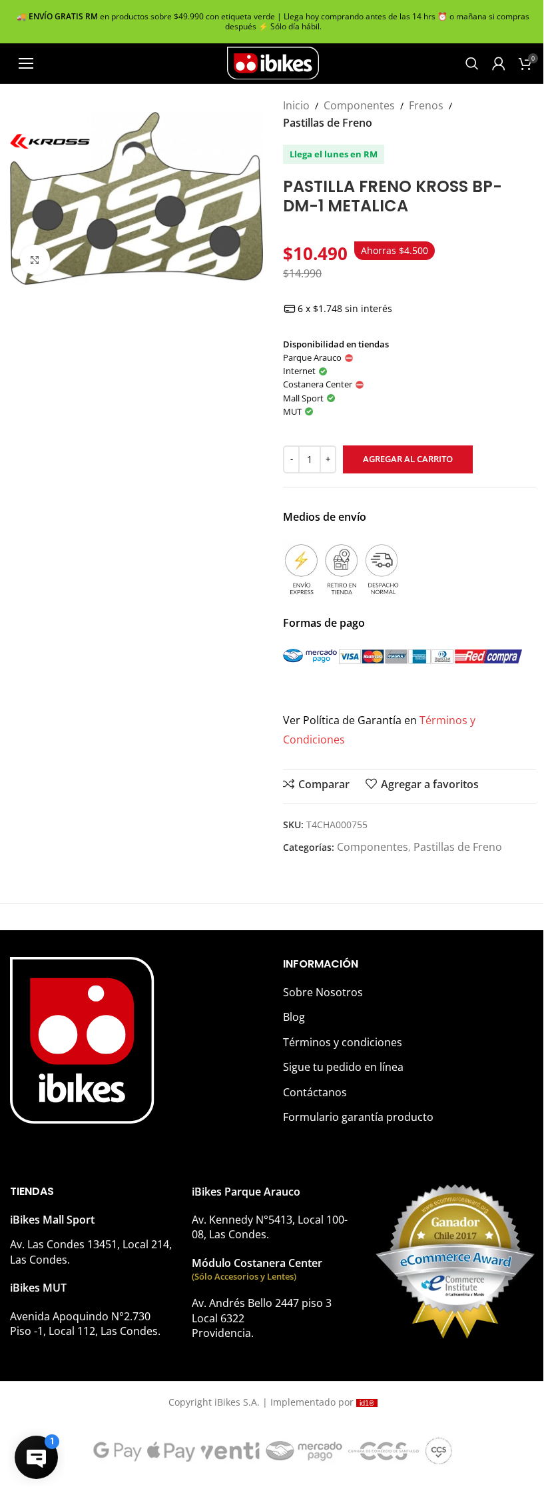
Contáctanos (315, 1092)
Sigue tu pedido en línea (343, 1067)
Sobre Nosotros (323, 992)
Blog (294, 1017)
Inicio (296, 105)
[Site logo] (273, 62)
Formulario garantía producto (358, 1117)
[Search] (472, 63)
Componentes (359, 105)
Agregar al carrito (408, 459)
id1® (367, 1403)
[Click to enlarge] (35, 260)
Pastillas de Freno (327, 122)
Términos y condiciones (342, 1042)
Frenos (426, 105)
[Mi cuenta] (498, 63)
